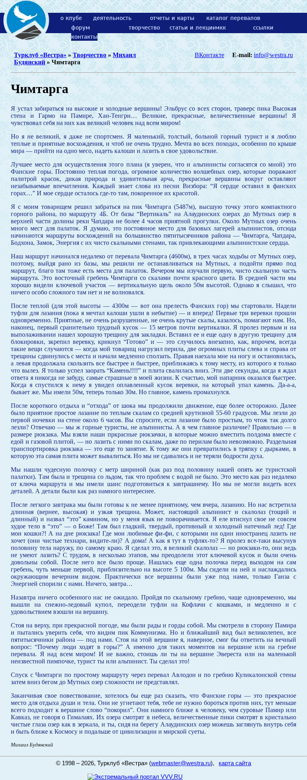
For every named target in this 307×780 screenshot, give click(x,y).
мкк (220, 28)
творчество (144, 28)
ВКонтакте (209, 55)
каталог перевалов (233, 18)
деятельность (112, 18)
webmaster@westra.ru (181, 763)
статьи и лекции (192, 28)
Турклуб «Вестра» (40, 55)
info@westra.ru (273, 55)
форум (80, 28)
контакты (84, 37)
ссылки (263, 28)
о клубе (71, 18)
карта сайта (235, 763)
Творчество (89, 55)
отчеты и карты (172, 18)
